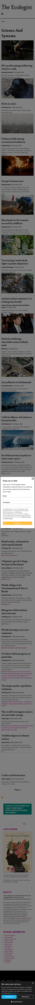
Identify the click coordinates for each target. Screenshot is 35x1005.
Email (4, 496)
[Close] (33, 478)
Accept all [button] (9, 997)
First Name (6, 502)
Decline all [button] (25, 997)
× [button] (33, 983)
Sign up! (17, 523)
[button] (17, 1002)
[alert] (17, 993)
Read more (15, 993)
